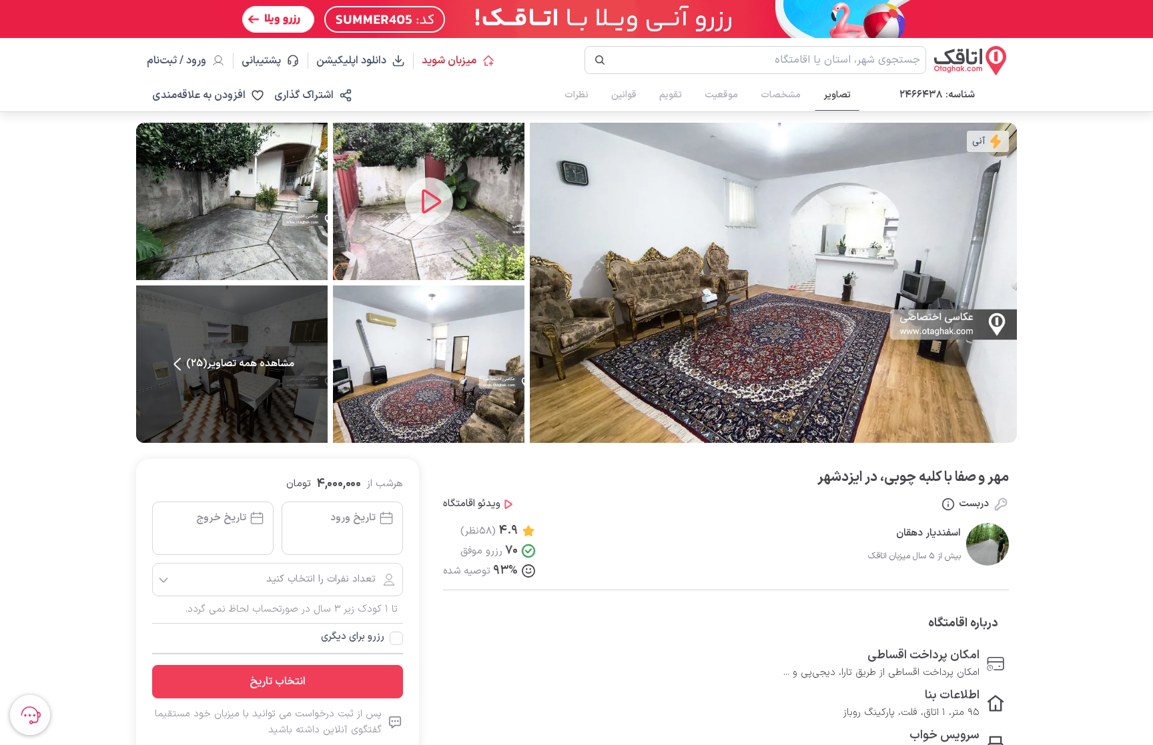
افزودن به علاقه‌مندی (199, 95)
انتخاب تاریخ (278, 682)
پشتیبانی (267, 61)
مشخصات (781, 95)
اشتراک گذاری (304, 95)
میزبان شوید (449, 61)
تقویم (670, 95)
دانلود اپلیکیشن (351, 61)
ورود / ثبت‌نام (176, 61)
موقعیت (721, 95)
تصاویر (837, 95)
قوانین (624, 95)
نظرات (576, 95)
